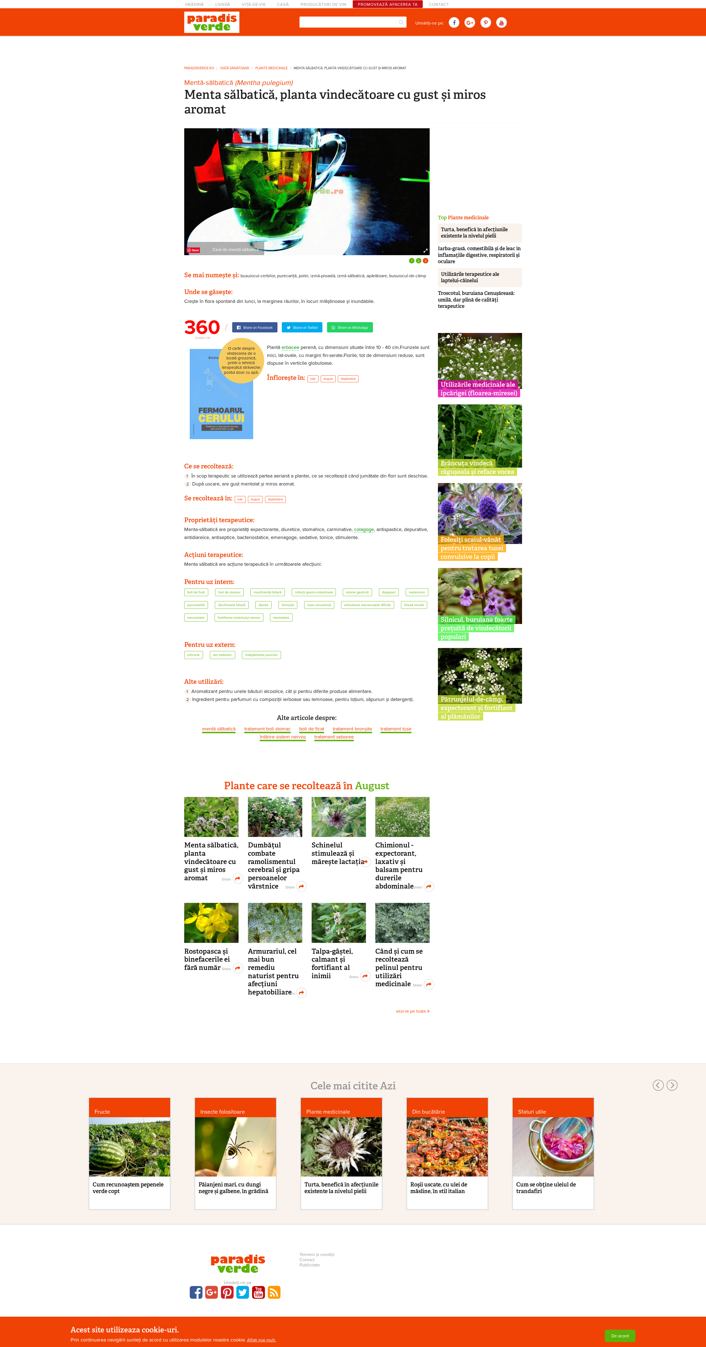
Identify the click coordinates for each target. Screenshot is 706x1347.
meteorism (417, 592)
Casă (283, 4)
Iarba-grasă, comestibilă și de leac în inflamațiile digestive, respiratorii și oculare (479, 255)
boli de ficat (196, 592)
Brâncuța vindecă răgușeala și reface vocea (477, 467)
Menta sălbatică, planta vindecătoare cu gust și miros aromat (350, 68)
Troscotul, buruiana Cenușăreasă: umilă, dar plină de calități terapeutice (476, 300)
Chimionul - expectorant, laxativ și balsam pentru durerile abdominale (399, 865)
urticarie (193, 655)
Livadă (222, 4)
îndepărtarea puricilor (261, 655)
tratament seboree (334, 737)
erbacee (290, 347)
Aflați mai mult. (261, 1340)
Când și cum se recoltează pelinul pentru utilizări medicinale (399, 968)
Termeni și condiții (317, 1254)
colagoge (364, 529)
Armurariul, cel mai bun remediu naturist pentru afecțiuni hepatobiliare (273, 972)
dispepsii (388, 592)
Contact (439, 4)
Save (195, 250)
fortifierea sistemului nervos (239, 618)
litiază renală (414, 605)
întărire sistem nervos (283, 737)
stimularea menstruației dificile (367, 605)
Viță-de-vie (254, 4)
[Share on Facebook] (225, 878)
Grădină (194, 4)
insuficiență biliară (268, 592)
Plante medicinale (271, 68)
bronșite (288, 605)
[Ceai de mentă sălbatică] (307, 191)
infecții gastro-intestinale (314, 592)
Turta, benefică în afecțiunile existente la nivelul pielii (474, 232)
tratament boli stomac (267, 729)
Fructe (102, 1112)
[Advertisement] (353, 49)
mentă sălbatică (219, 729)
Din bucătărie (428, 1112)
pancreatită (196, 605)
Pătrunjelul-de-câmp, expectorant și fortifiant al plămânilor (477, 708)
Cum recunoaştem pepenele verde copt (128, 1188)
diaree (263, 605)
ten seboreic (222, 655)
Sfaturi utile (532, 1112)
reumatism (281, 618)
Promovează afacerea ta (388, 4)
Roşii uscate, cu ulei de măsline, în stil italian (438, 1188)
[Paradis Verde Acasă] (211, 22)
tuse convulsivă (319, 605)
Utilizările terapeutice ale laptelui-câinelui (470, 277)
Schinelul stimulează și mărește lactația (338, 853)
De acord (620, 1336)
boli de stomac (229, 592)
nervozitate (195, 618)
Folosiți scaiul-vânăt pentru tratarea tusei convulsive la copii (472, 548)
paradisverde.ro (199, 68)
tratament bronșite (352, 729)
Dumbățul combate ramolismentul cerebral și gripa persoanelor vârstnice (274, 865)
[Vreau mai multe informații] (221, 393)
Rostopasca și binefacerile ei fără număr (207, 959)
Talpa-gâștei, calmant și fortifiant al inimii (332, 963)
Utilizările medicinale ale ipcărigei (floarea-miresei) (479, 388)
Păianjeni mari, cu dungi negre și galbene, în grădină (233, 1188)
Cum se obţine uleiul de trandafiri (546, 1188)
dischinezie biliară (231, 605)
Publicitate (309, 1265)
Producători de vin (323, 4)
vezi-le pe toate (411, 1011)
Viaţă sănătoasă (234, 68)
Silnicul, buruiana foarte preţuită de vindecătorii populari (477, 628)
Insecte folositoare (222, 1112)
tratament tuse (396, 729)
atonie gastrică (357, 592)
